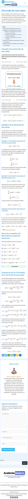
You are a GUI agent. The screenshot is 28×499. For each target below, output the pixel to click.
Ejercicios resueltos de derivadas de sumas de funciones (14, 41)
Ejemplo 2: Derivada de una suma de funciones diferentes (13, 35)
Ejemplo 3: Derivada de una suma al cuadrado (13, 38)
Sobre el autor (14, 486)
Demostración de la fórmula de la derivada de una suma (13, 44)
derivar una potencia (10, 229)
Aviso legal (3, 485)
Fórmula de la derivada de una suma (11, 28)
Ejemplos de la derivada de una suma (12, 30)
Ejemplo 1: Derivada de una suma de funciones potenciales (13, 32)
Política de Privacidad (22, 485)
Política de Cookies (11, 485)
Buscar (2, 460)
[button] (14, 266)
